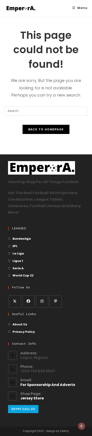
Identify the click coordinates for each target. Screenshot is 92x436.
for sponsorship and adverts (47, 385)
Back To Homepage (46, 129)
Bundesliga (22, 238)
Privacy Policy (24, 332)
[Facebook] (28, 301)
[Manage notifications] (81, 426)
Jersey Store (32, 398)
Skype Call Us (23, 409)
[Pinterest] (56, 301)
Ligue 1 (18, 261)
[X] (15, 301)
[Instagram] (42, 301)
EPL (15, 246)
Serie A (18, 268)
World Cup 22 (23, 275)
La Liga (18, 253)
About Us (20, 324)
